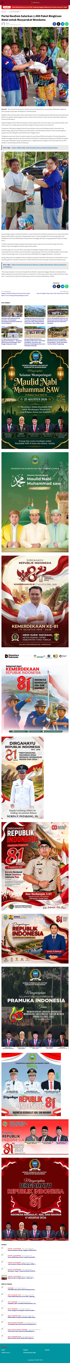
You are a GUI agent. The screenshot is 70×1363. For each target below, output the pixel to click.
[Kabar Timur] (35, 2)
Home (3, 1350)
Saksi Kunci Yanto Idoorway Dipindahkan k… (21, 1331)
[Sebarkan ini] (54, 24)
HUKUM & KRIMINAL (12, 1322)
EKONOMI (10, 1248)
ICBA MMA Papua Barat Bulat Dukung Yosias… (22, 1289)
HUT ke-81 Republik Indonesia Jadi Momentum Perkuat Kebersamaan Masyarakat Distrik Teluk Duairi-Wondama (57, 320)
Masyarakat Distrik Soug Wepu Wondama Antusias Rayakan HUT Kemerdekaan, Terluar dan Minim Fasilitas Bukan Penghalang (57, 341)
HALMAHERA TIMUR (16, 1295)
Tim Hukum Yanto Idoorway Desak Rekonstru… (22, 1324)
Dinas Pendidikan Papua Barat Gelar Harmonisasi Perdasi (53, 292)
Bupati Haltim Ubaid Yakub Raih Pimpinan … (21, 1338)
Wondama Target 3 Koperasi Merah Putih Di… (22, 1271)
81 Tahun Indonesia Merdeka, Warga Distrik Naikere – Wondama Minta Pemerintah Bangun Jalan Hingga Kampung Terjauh (11, 341)
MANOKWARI (11, 1288)
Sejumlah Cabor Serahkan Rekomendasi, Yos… (22, 1303)
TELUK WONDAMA (17, 1248)
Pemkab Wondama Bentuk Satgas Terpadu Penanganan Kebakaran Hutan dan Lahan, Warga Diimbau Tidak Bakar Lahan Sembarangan (34, 320)
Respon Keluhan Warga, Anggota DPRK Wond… (22, 1250)
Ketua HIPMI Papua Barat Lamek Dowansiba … (22, 1257)
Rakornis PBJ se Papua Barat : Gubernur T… (21, 1278)
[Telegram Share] (62, 24)
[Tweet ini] (58, 24)
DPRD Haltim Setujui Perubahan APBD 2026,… (22, 1317)
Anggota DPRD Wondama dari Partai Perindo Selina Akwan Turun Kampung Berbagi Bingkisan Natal (15, 293)
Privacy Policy (5, 1352)
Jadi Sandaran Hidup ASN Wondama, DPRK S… (22, 1264)
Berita (9, 1295)
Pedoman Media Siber (29, 1352)
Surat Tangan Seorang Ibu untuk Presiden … (22, 1310)
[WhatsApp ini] (67, 24)
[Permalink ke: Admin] (3, 24)
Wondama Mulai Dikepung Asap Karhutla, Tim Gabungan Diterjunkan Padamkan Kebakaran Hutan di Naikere (11, 320)
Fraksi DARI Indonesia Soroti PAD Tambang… (22, 1296)
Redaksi (25, 1350)
